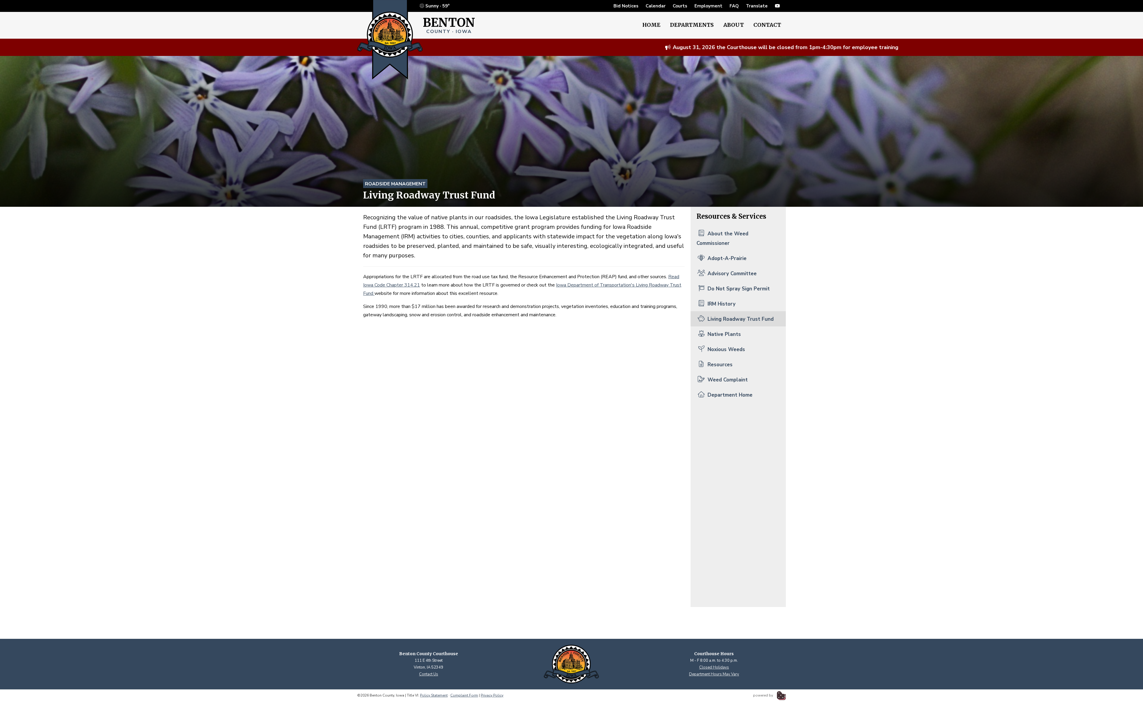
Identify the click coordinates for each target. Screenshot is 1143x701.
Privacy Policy (492, 695)
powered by (763, 695)
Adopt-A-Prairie (726, 258)
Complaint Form (464, 695)
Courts (680, 6)
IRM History (721, 304)
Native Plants (723, 334)
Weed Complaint (727, 379)
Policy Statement (434, 695)
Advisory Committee (731, 273)
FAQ (734, 6)
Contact (767, 24)
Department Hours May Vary (714, 674)
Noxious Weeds (725, 349)
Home (651, 24)
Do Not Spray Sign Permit (738, 288)
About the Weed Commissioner (722, 238)
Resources (719, 364)
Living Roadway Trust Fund (740, 319)
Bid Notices (625, 6)
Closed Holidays (714, 667)
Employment (708, 6)
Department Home (729, 395)
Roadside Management (395, 184)
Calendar (656, 6)
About (733, 24)
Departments (692, 24)
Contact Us (428, 674)
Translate (757, 6)
